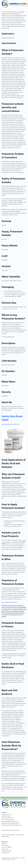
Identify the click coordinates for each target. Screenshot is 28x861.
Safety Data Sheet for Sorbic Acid (10, 424)
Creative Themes (11, 859)
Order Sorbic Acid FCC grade (9, 602)
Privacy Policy (5, 845)
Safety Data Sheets (7, 851)
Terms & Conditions (7, 847)
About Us (4, 843)
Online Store (5, 849)
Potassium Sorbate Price (8, 37)
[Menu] (25, 3)
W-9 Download (5, 852)
